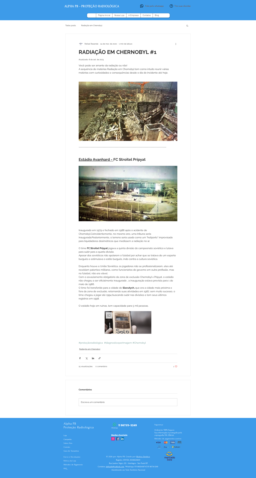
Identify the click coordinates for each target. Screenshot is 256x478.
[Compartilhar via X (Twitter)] (86, 358)
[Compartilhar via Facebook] (80, 358)
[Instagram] (113, 438)
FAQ (65, 468)
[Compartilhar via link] (99, 358)
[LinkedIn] (122, 438)
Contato (67, 447)
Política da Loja (70, 461)
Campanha (67, 439)
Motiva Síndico (143, 456)
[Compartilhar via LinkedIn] (93, 358)
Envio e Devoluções (72, 457)
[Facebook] (117, 438)
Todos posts (70, 25)
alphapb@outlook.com (115, 466)
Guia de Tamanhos (71, 451)
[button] (187, 26)
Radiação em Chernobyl (91, 25)
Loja (65, 435)
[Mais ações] (175, 43)
